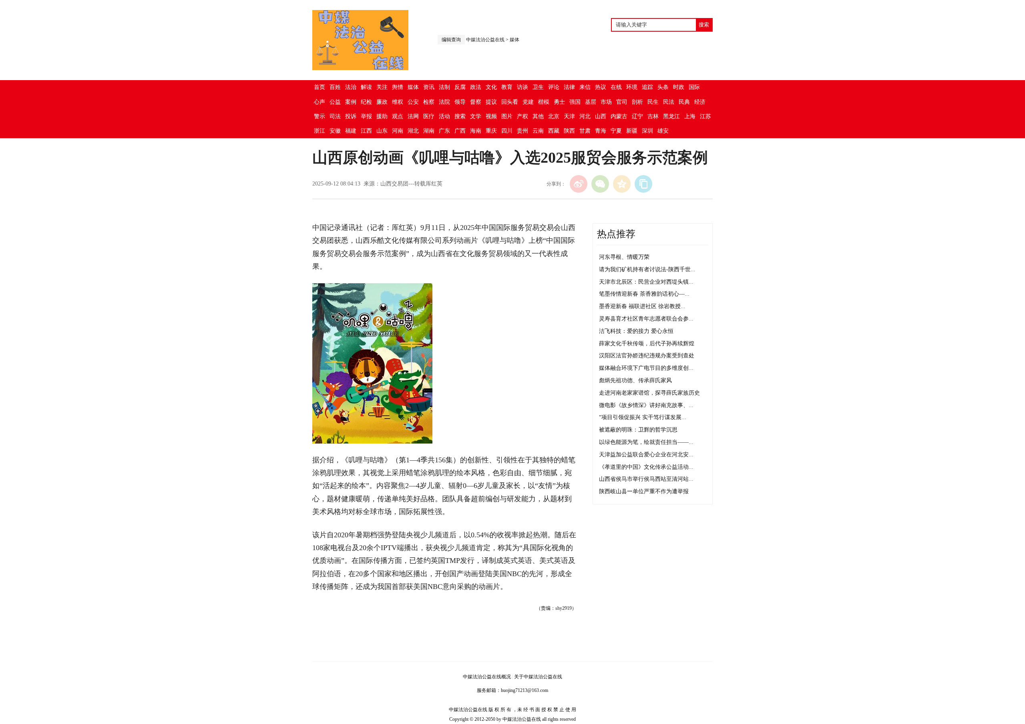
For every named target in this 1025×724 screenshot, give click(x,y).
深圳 (647, 131)
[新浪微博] (578, 184)
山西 (600, 116)
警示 (319, 116)
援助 (382, 116)
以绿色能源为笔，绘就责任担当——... (646, 442)
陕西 (569, 131)
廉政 (382, 102)
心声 (319, 102)
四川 (506, 131)
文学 (475, 116)
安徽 (335, 131)
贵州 (522, 131)
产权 (522, 116)
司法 (335, 116)
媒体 (514, 39)
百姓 (335, 87)
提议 (491, 102)
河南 (397, 131)
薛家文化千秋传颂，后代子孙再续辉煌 (646, 344)
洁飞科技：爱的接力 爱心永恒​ (636, 331)
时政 (678, 87)
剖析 (637, 102)
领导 (460, 102)
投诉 (350, 116)
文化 (491, 87)
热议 (600, 87)
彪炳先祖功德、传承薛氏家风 (635, 380)
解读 (366, 87)
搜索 (460, 116)
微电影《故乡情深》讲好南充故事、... (646, 405)
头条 (663, 87)
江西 (366, 131)
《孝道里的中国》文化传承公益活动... (646, 467)
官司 (621, 102)
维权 (397, 102)
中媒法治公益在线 (485, 39)
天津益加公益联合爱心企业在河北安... (646, 455)
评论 (553, 87)
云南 (538, 131)
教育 (506, 87)
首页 (319, 87)
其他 (538, 116)
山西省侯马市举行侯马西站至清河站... (646, 479)
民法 (668, 102)
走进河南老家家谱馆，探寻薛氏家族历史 (649, 393)
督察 (475, 102)
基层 (590, 102)
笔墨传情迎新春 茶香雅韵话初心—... (644, 294)
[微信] (600, 184)
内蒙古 (619, 116)
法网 (413, 116)
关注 (382, 87)
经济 (699, 102)
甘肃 (585, 131)
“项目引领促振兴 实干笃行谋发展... (642, 417)
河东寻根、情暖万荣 (624, 257)
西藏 (553, 131)
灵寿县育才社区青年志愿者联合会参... (646, 319)
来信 (585, 87)
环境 (631, 87)
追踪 (647, 87)
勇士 (559, 102)
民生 (653, 102)
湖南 (428, 131)
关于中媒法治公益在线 (538, 677)
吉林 (653, 116)
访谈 (522, 87)
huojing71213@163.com (524, 690)
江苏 (705, 116)
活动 (444, 116)
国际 (694, 87)
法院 (444, 102)
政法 (475, 87)
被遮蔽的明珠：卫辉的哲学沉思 (638, 430)
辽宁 (637, 116)
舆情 (397, 87)
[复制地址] (643, 184)
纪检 (366, 102)
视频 (491, 116)
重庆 (491, 131)
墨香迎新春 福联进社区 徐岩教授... (642, 306)
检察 (428, 102)
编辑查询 (451, 39)
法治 (350, 87)
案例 (350, 102)
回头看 (509, 102)
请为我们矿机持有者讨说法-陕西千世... (647, 269)
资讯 (428, 87)
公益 (335, 102)
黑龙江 (671, 116)
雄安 (663, 131)
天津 (569, 116)
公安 (413, 102)
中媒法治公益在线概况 (487, 677)
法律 (569, 87)
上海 (689, 116)
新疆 (631, 131)
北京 (553, 116)
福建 (350, 131)
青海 (600, 131)
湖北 (413, 131)
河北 (585, 116)
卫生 (538, 87)
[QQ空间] (622, 184)
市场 (606, 102)
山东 (382, 131)
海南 (475, 131)
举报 (366, 116)
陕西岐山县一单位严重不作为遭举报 (644, 491)
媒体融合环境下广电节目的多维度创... (646, 368)
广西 (460, 131)
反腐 (460, 87)
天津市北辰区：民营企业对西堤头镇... (646, 282)
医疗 (428, 116)
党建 (528, 102)
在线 (616, 87)
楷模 (543, 102)
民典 (684, 102)
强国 (575, 102)
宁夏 (616, 131)
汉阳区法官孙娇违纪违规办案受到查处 (646, 356)
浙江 (319, 131)
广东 (444, 131)
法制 (444, 87)
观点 (397, 116)
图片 (506, 116)
